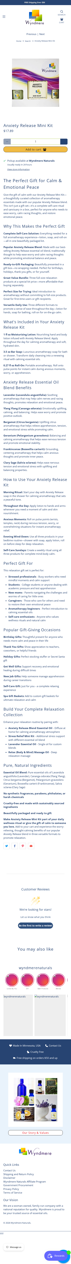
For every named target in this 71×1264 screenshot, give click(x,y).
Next (42, 34)
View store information (18, 169)
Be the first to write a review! (35, 925)
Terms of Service (12, 1192)
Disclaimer (9, 1177)
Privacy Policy (11, 1189)
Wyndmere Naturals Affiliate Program (24, 1181)
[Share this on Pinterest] (23, 846)
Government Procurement (18, 1185)
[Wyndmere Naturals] (35, 17)
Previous (31, 34)
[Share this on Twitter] (6, 846)
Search (28, 41)
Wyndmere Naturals (21, 1222)
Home (18, 41)
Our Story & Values (35, 1133)
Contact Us (9, 1170)
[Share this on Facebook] (15, 846)
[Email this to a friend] (31, 846)
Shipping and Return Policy (18, 1174)
